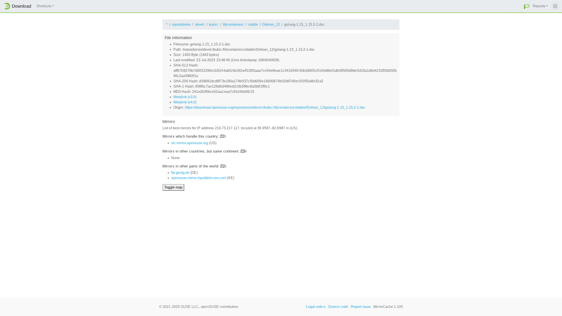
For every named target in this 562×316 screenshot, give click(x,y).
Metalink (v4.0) (185, 102)
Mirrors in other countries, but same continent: (201, 151)
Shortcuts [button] (43, 6)
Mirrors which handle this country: (191, 136)
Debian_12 (271, 24)
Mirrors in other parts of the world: (191, 166)
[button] (526, 6)
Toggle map (173, 187)
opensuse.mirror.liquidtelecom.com (198, 178)
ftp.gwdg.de (180, 172)
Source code (338, 307)
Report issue (361, 307)
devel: (200, 24)
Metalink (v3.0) (185, 97)
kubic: (213, 24)
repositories (181, 24)
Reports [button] (539, 6)
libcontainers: (233, 24)
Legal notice (315, 307)
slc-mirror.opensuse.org (189, 143)
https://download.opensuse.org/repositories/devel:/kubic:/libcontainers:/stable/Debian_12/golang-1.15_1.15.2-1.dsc (275, 107)
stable (253, 24)
